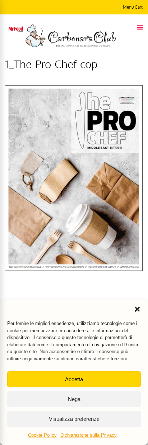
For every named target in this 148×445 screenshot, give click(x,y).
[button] (137, 309)
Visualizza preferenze (74, 419)
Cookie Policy (42, 435)
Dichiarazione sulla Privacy (88, 435)
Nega (74, 399)
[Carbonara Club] (70, 45)
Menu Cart (133, 7)
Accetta (74, 379)
